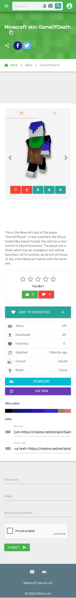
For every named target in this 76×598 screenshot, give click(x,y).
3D (21, 113)
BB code (18, 426)
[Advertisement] (38, 87)
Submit (17, 547)
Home (11, 65)
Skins (28, 65)
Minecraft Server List (38, 583)
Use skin (29, 391)
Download (30, 381)
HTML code (20, 443)
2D (54, 113)
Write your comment (18, 513)
